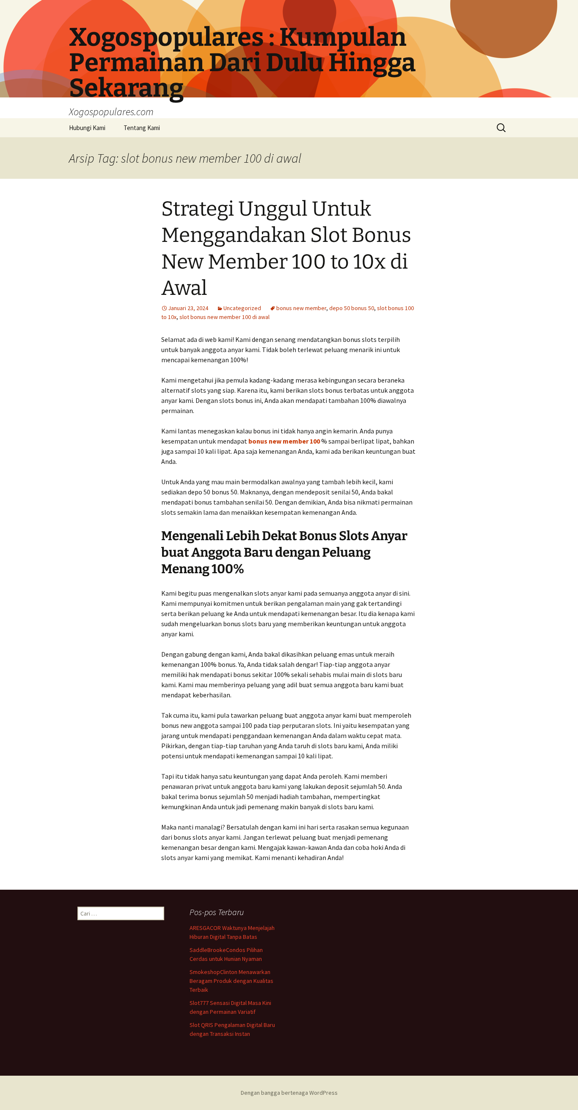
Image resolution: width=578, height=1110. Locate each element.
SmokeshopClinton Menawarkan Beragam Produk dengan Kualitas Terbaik (231, 980)
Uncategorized (242, 308)
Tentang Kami (142, 128)
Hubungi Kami (87, 128)
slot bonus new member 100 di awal (224, 317)
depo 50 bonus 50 (351, 308)
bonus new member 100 (284, 441)
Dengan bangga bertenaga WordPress (289, 1092)
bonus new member (301, 308)
